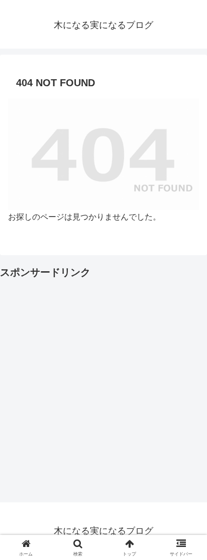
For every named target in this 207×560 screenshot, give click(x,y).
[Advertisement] (103, 384)
